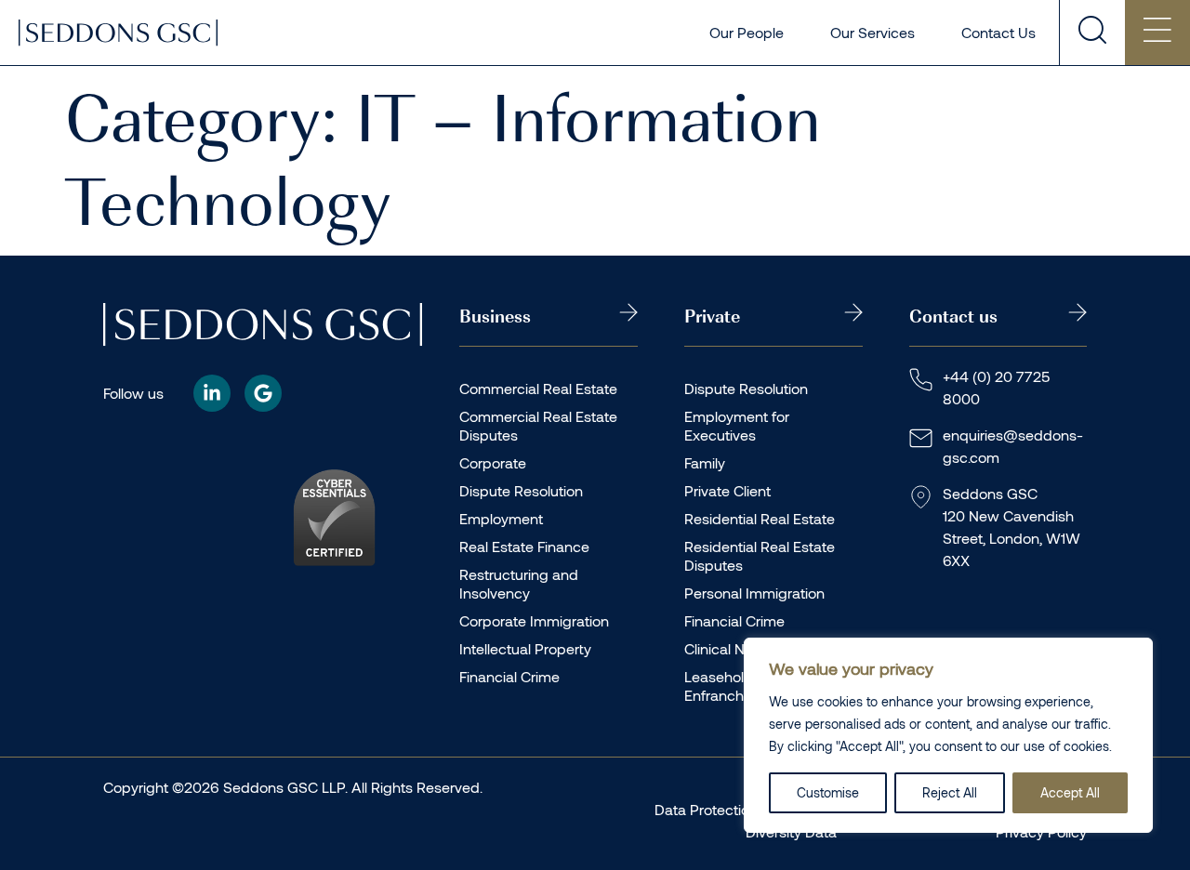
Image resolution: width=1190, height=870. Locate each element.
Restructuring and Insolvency (518, 583)
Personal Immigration (754, 592)
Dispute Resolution (521, 490)
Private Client (727, 490)
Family (704, 462)
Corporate (492, 462)
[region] (948, 735)
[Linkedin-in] (212, 393)
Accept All (1070, 792)
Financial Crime (509, 676)
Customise (828, 792)
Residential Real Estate (759, 518)
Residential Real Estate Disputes (759, 555)
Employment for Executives (736, 425)
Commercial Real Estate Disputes (538, 425)
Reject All (949, 792)
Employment (501, 518)
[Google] (263, 393)
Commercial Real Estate (538, 388)
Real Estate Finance (524, 546)
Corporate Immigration (534, 620)
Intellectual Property (525, 648)
